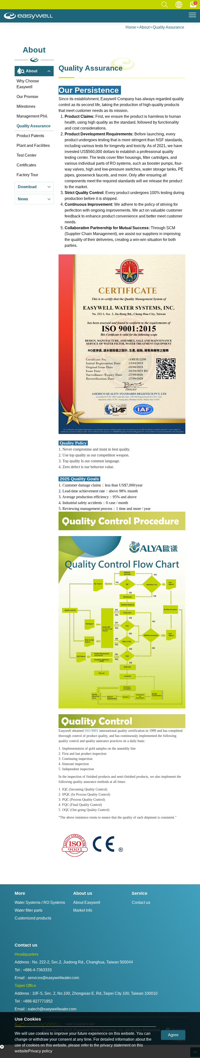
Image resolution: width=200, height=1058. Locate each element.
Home (131, 27)
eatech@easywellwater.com (52, 1009)
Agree (173, 1035)
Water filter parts (28, 910)
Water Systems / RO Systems (40, 902)
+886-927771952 (38, 1001)
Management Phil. (32, 116)
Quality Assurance (168, 27)
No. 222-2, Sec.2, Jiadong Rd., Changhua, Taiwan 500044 (82, 962)
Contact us (141, 902)
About (144, 27)
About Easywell (86, 902)
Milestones (26, 106)
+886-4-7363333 (37, 970)
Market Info (82, 910)
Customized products (33, 918)
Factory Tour (27, 175)
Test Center (26, 155)
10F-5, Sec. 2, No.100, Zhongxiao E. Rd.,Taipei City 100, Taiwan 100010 (95, 993)
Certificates (26, 165)
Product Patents (30, 136)
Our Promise (27, 97)
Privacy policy (40, 1051)
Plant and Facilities (33, 145)
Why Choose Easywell (28, 84)
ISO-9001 (91, 731)
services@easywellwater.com (53, 978)
